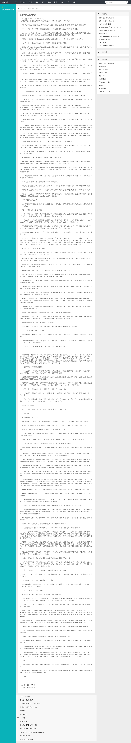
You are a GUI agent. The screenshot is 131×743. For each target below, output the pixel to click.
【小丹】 (22, 718)
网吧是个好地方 (103, 69)
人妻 (61, 2)
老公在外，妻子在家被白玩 (106, 21)
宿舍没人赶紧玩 (103, 72)
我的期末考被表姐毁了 (27, 700)
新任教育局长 (31, 685)
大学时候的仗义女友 (104, 91)
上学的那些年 (102, 66)
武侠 (36, 2)
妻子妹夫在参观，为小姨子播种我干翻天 (110, 27)
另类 (30, 2)
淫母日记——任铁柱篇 (27, 739)
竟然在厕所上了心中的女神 (28, 728)
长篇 (74, 2)
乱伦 (49, 2)
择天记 (5, 2)
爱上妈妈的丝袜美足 (104, 39)
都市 (68, 2)
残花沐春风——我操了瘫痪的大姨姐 (109, 36)
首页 (31, 8)
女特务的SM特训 (25, 735)
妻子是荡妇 (23, 714)
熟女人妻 (22, 710)
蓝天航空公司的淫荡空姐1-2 (28, 707)
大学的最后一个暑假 (104, 82)
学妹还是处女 (102, 79)
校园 (55, 2)
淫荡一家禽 (23, 721)
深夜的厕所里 (102, 88)
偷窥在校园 (102, 76)
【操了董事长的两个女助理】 (107, 45)
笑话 (43, 2)
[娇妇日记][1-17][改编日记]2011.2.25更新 (32, 732)
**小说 (15, 2)
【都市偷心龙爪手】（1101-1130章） (31, 703)
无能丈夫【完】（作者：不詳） (29, 725)
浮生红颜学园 (31, 687)
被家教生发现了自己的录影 (106, 63)
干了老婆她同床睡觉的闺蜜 (106, 18)
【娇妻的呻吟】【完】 (105, 24)
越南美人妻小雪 (103, 33)
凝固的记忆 (102, 85)
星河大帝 (23, 2)
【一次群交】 (102, 42)
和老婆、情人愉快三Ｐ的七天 (107, 30)
